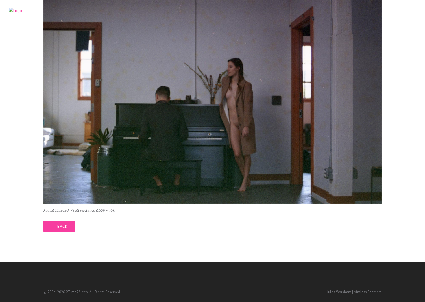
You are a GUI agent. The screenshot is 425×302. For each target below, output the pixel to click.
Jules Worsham (339, 292)
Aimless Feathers (368, 292)
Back (62, 226)
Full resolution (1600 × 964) (94, 210)
